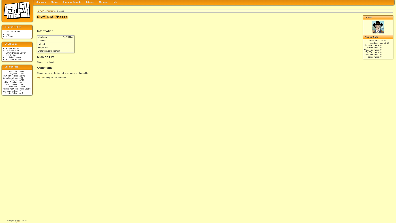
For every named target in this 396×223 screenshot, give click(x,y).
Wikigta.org (20, 222)
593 (21, 78)
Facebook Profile (13, 59)
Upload (54, 2)
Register (9, 36)
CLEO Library (12, 55)
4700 (21, 80)
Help (115, 2)
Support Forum (12, 48)
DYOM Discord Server (16, 53)
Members (103, 2)
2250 (21, 73)
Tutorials (90, 2)
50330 (22, 71)
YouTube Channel (13, 57)
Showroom (41, 2)
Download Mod (12, 51)
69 (20, 82)
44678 (22, 86)
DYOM (41, 11)
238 (21, 84)
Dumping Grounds (72, 2)
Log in (40, 78)
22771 (22, 76)
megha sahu (24, 89)
